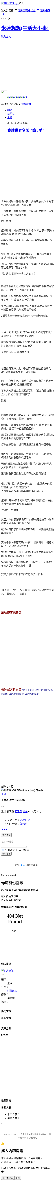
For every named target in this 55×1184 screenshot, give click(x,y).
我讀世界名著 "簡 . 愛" (25, 130)
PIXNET (14, 1134)
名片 (9, 117)
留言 (25, 811)
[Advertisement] (27, 163)
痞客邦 (18, 811)
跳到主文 (6, 36)
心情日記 (25, 820)
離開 (18, 1178)
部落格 (11, 113)
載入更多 (6, 835)
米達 (3, 794)
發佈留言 (6, 854)
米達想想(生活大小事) (25, 28)
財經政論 (26, 104)
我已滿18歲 (7, 1178)
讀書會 (24, 823)
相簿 (9, 110)
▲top (4, 829)
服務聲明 (33, 1137)
